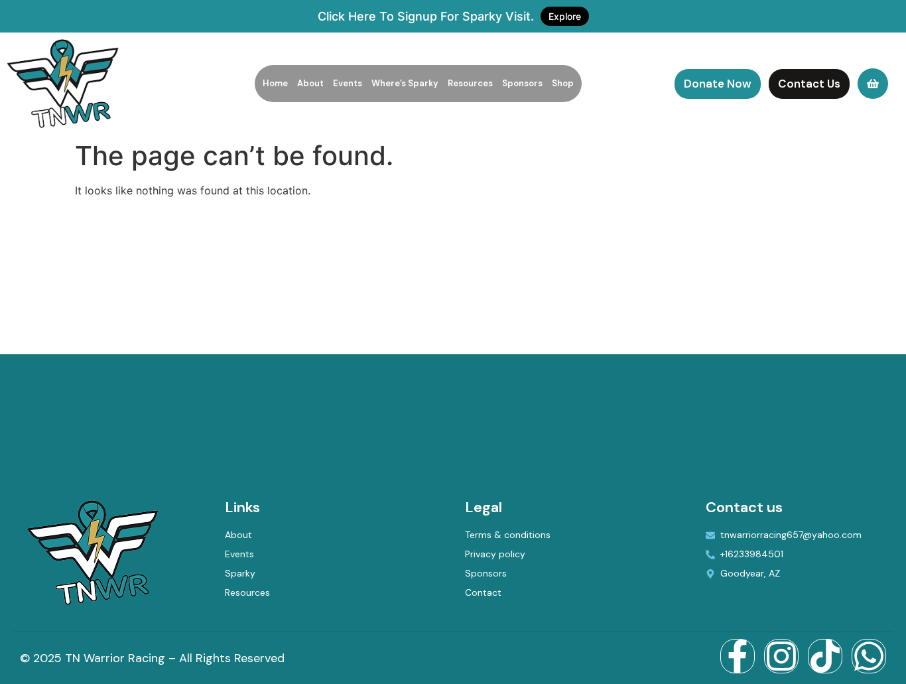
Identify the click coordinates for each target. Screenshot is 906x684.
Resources (470, 83)
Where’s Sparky (404, 83)
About (310, 83)
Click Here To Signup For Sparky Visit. (449, 16)
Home (275, 83)
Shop (563, 83)
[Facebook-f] (737, 656)
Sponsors (522, 83)
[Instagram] (781, 656)
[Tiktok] (825, 656)
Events (347, 83)
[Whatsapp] (869, 656)
